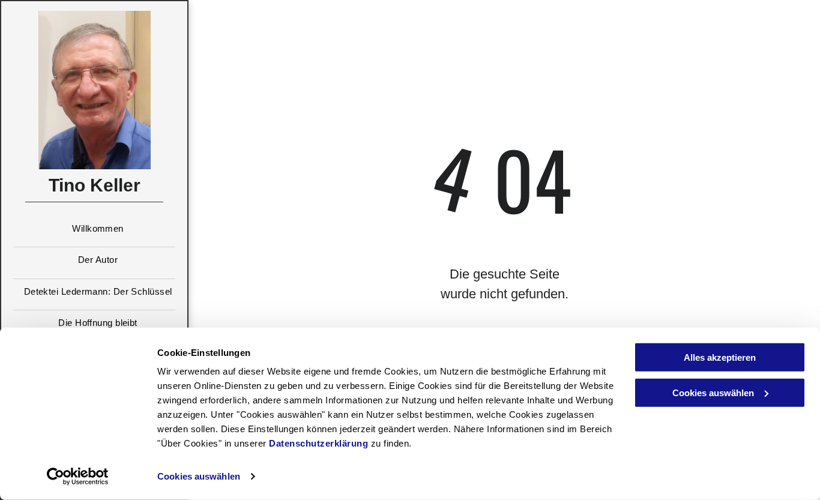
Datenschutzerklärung (318, 443)
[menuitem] (94, 232)
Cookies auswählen (198, 476)
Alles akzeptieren (720, 357)
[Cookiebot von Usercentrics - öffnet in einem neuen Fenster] (77, 477)
